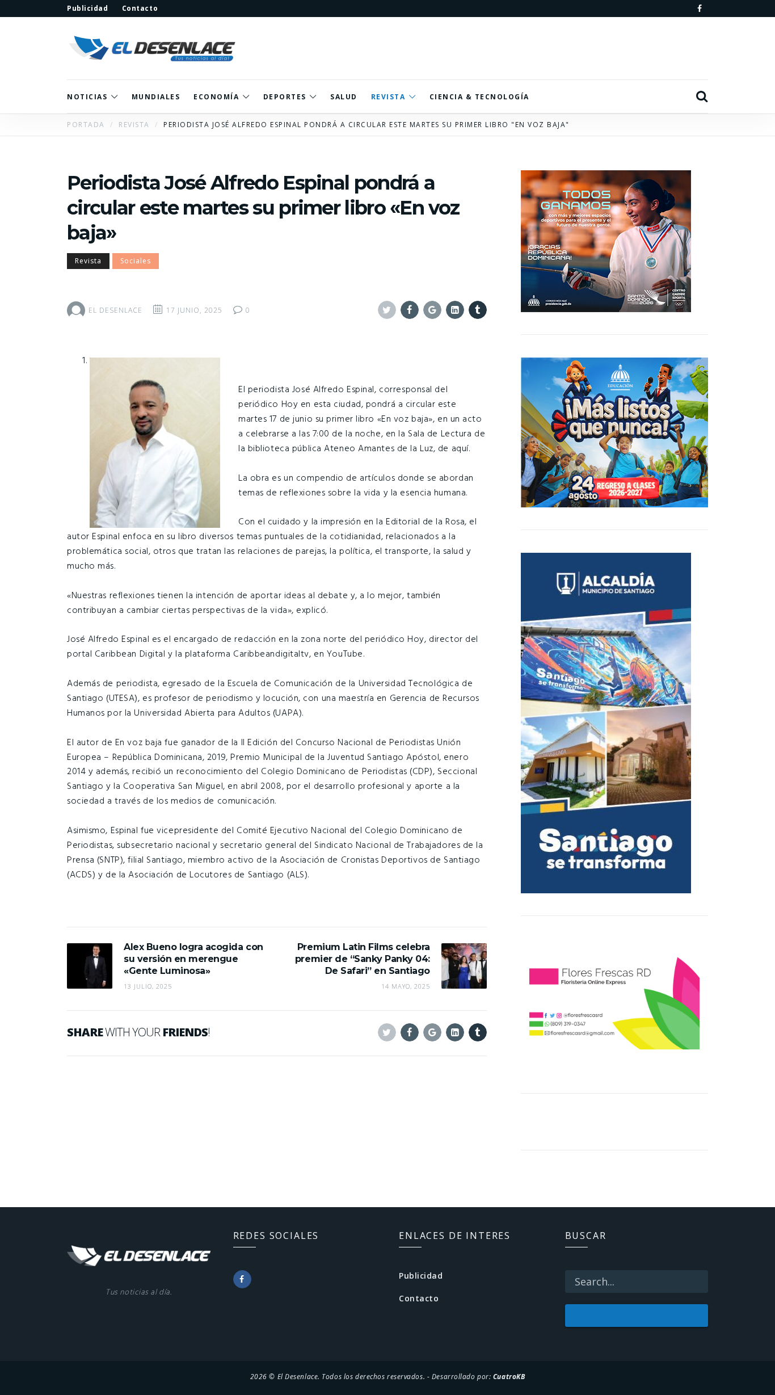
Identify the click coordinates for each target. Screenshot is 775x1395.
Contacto (419, 1298)
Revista (88, 261)
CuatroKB (509, 1376)
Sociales (135, 261)
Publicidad (421, 1275)
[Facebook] (699, 8)
